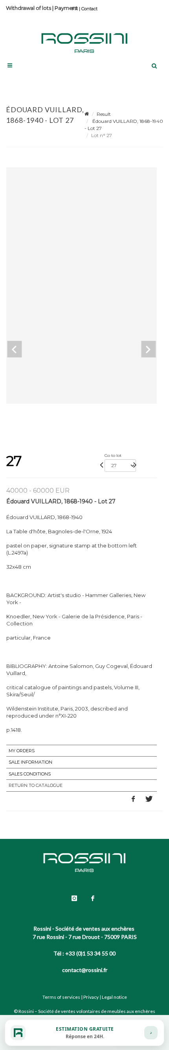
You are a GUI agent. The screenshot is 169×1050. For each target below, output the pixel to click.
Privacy (91, 997)
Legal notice (114, 997)
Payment (66, 8)
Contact (89, 8)
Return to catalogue (35, 785)
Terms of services (61, 997)
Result (104, 114)
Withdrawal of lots (28, 8)
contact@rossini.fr (84, 970)
